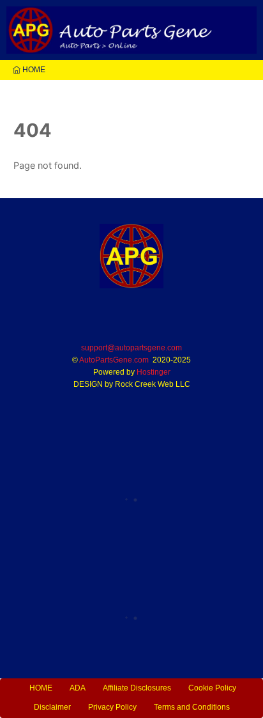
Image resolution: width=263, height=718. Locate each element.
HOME (32, 69)
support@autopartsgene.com (131, 347)
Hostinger (153, 372)
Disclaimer (52, 707)
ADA (78, 687)
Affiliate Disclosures (137, 687)
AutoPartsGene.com (114, 359)
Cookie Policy (212, 687)
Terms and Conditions (192, 707)
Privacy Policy (112, 707)
